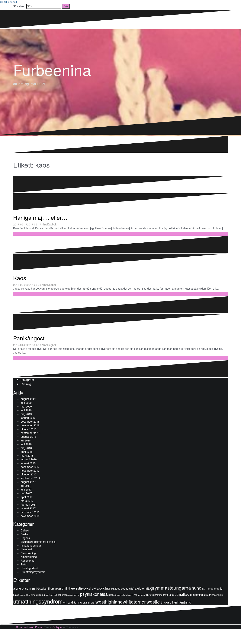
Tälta (24, 564)
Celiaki (25, 530)
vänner (86, 602)
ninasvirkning (38, 594)
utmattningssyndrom (38, 601)
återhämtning (181, 602)
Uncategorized (29, 568)
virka (66, 602)
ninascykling (25, 595)
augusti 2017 (28, 482)
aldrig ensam (22, 588)
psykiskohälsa (94, 594)
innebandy (213, 588)
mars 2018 (27, 455)
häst (204, 588)
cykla (95, 588)
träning (158, 594)
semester (121, 595)
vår (93, 602)
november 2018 (30, 425)
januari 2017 (28, 508)
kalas (16, 595)
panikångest (51, 594)
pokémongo (73, 594)
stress (150, 594)
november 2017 (30, 470)
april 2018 (27, 452)
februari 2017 (29, 504)
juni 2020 (26, 402)
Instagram (27, 380)
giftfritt (133, 588)
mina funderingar (31, 545)
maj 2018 (26, 448)
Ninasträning (28, 553)
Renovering (27, 560)
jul (221, 588)
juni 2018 (26, 444)
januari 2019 (28, 418)
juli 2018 (26, 440)
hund (196, 588)
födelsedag (121, 588)
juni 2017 (26, 489)
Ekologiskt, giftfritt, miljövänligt (38, 542)
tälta (171, 595)
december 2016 (30, 512)
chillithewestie (72, 588)
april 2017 (27, 497)
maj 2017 (26, 493)
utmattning (196, 595)
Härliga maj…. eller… (40, 217)
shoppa (129, 594)
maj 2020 (26, 406)
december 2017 (30, 467)
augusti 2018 (28, 436)
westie (153, 601)
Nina (44, 224)
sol (135, 594)
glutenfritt (143, 588)
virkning (76, 602)
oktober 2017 (29, 474)
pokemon (63, 595)
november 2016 (30, 516)
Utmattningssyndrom (33, 572)
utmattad (182, 594)
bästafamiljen (45, 588)
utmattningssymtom (213, 594)
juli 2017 (26, 486)
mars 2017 (27, 501)
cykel (87, 588)
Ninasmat (26, 549)
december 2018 (30, 421)
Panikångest (28, 338)
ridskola (112, 594)
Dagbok (51, 224)
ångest (166, 602)
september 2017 (30, 478)
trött (165, 595)
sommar (142, 594)
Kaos (19, 278)
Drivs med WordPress (29, 627)
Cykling (25, 534)
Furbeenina (52, 69)
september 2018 (30, 433)
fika (112, 588)
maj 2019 (26, 414)
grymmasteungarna (170, 587)
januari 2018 (28, 463)
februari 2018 (29, 459)
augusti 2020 (28, 399)
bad (33, 588)
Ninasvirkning (29, 557)
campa (58, 588)
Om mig (26, 384)
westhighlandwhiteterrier (120, 601)
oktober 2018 (29, 429)
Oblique (57, 627)
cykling (104, 588)
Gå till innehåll (8, 2)
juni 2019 (26, 410)
